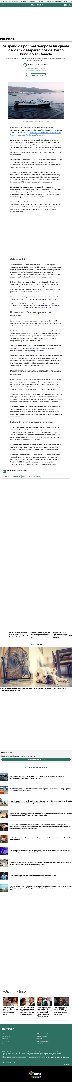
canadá (6, 476)
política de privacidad (42, 1041)
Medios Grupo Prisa (36, 1077)
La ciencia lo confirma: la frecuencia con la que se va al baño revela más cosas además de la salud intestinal (40, 839)
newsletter (5, 1041)
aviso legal (39, 1038)
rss (3, 1044)
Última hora (65, 5)
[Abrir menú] (3, 5)
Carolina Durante (49, 1)
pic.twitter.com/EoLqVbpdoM (50, 305)
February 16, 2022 (45, 307)
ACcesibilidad (40, 1044)
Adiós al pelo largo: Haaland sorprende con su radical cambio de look (32, 876)
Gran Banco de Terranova (38, 348)
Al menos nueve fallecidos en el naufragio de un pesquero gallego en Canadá (18, 634)
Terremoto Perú (33, 1)
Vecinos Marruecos (13, 1)
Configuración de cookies (43, 1033)
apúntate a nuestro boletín (36, 759)
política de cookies (41, 1036)
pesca (24, 476)
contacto (5, 1038)
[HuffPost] (8, 1028)
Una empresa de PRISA (36, 1072)
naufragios (16, 476)
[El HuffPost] (37, 5)
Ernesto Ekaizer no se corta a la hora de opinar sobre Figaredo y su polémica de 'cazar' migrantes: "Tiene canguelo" (44, 1011)
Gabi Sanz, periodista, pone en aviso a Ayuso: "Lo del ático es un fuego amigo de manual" (10, 1010)
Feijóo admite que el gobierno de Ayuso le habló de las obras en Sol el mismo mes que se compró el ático (27, 1010)
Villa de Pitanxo (34, 476)
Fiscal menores (24, 1)
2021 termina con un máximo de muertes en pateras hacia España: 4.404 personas (62, 634)
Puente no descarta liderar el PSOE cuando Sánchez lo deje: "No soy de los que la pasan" (60, 1010)
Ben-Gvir (41, 1)
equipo (4, 1033)
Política (7, 39)
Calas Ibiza (66, 1)
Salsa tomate (58, 1)
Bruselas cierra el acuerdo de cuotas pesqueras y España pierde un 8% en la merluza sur (40, 634)
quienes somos (6, 1036)
